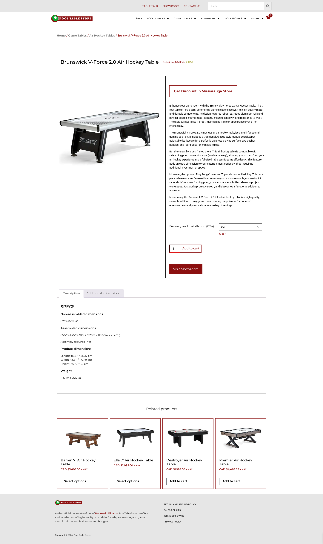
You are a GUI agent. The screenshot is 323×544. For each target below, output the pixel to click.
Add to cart (190, 248)
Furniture (208, 18)
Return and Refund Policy (180, 504)
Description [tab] (71, 293)
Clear (222, 233)
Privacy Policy (173, 521)
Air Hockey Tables (102, 35)
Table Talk (150, 6)
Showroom (171, 6)
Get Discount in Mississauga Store (203, 91)
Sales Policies (172, 510)
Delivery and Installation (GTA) (191, 226)
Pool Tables (156, 18)
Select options (75, 481)
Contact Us (192, 6)
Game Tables (183, 18)
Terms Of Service (174, 516)
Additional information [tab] (103, 293)
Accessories (233, 18)
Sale (139, 18)
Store (255, 18)
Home (61, 35)
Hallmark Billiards (106, 513)
